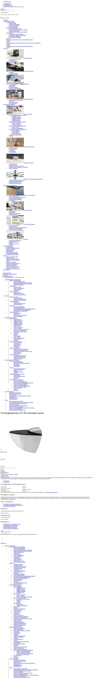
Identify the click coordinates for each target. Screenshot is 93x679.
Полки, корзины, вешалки (16, 229)
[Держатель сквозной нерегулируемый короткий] (8, 38)
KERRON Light (16, 119)
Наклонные (12, 85)
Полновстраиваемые (15, 88)
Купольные (12, 86)
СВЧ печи (11, 101)
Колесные (11, 149)
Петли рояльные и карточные (17, 197)
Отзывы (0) (6, 482)
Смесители (9, 33)
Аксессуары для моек (12, 252)
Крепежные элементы (15, 240)
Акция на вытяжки (11, 265)
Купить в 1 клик (5, 472)
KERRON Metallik (16, 118)
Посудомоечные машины (16, 100)
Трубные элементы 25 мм (16, 181)
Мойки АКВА (12, 23)
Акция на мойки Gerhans (12, 266)
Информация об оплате (10, 527)
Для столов (12, 151)
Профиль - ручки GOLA (15, 134)
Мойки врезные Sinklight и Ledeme (18, 29)
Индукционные (13, 74)
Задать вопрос (5, 476)
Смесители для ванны (15, 37)
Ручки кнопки (15, 132)
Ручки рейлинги (16, 130)
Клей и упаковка (10, 249)
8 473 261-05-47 (7, 3)
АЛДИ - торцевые (17, 125)
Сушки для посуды (14, 225)
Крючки (11, 135)
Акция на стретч (11, 262)
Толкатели (12, 200)
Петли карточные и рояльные (22, 630)
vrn (3, 9)
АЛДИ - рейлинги (16, 122)
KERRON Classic (16, 117)
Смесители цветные (14, 36)
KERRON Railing (16, 120)
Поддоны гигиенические (16, 228)
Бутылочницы (13, 226)
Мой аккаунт (7, 1)
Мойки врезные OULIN (15, 28)
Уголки (11, 244)
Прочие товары (7, 245)
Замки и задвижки (14, 243)
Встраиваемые (13, 87)
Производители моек (9, 506)
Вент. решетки (13, 168)
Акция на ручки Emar (12, 267)
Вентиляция (9, 251)
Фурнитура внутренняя (10, 185)
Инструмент (10, 247)
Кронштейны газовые (15, 198)
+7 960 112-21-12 (7, 4)
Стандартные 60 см (15, 59)
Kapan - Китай (14, 474)
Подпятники (12, 152)
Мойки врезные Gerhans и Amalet (18, 32)
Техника (5, 48)
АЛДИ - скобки (16, 124)
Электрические (13, 73)
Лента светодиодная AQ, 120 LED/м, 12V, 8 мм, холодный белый (23, 43)
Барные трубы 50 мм (15, 182)
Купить (2, 470)
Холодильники (13, 103)
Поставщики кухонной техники (12, 504)
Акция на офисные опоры (13, 268)
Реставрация (10, 250)
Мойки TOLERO (13, 26)
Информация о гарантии (10, 525)
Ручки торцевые (16, 133)
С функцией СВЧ (13, 61)
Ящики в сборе (13, 214)
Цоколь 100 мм (13, 163)
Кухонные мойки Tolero (20, 294)
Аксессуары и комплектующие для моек (20, 395)
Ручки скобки (15, 131)
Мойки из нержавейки (12, 27)
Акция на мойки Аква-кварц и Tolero (12, 257)
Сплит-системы (13, 102)
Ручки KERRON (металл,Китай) (17, 115)
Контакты (6, 269)
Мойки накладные (14, 30)
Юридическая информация (10, 528)
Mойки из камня (10, 22)
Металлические (13, 147)
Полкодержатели (14, 241)
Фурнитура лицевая (9, 104)
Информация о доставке (10, 526)
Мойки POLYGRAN (14, 25)
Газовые (11, 72)
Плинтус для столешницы (16, 166)
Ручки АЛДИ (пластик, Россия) (17, 121)
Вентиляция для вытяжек (16, 89)
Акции (5, 255)
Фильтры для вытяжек (12, 254)
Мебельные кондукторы (12, 248)
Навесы (11, 242)
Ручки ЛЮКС (15, 127)
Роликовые (12, 212)
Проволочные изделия (15, 183)
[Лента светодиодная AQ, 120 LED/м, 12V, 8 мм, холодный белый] (8, 41)
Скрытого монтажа (15, 213)
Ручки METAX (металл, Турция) (17, 126)
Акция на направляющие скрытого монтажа (13, 264)
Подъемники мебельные (15, 199)
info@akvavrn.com (8, 5)
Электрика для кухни (12, 253)
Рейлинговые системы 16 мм (16, 180)
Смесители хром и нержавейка (17, 35)
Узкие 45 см (12, 60)
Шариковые (12, 211)
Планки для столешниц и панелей (18, 167)
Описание (6, 480)
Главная (5, 20)
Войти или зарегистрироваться (48, 492)
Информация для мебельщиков (11, 524)
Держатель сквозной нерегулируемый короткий (19, 39)
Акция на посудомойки (12, 259)
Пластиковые (13, 148)
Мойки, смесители (8, 21)
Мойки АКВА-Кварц (14, 24)
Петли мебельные (14, 196)
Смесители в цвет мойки (16, 34)
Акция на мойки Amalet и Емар (17, 410)
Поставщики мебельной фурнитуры (13, 505)
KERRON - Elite (16, 116)
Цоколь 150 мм (13, 165)
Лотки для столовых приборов (18, 227)
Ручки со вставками (17, 128)
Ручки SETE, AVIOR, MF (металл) (17, 129)
